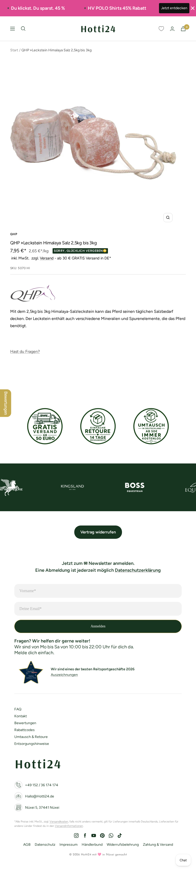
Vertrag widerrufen (98, 532)
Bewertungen (25, 723)
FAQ (17, 709)
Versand (47, 258)
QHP (13, 234)
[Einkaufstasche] (183, 28)
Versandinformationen (69, 826)
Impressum (68, 844)
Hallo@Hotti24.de (39, 796)
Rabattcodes (24, 730)
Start (14, 50)
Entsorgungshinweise (31, 744)
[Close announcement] (192, 8)
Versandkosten (59, 821)
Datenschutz (45, 844)
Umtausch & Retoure (31, 737)
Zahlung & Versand (158, 844)
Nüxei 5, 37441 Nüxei (42, 807)
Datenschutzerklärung (138, 570)
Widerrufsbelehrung (123, 844)
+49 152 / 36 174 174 (41, 785)
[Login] (172, 29)
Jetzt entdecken (174, 8)
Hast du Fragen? (25, 351)
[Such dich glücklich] (23, 28)
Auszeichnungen (64, 675)
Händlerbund (92, 844)
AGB (27, 844)
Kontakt (20, 716)
